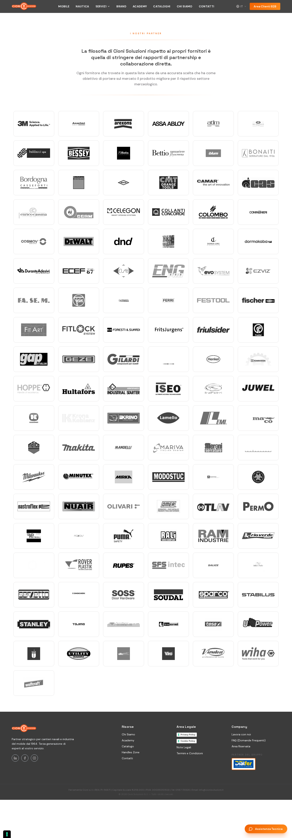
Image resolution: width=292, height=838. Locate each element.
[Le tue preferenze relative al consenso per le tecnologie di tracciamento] (7, 834)
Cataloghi (161, 6)
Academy (140, 6)
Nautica (82, 6)
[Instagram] (34, 758)
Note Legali (184, 747)
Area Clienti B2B (265, 6)
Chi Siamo (184, 6)
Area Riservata (241, 746)
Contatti (206, 6)
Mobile (63, 6)
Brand (121, 6)
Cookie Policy (188, 741)
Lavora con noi (241, 734)
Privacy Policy (188, 734)
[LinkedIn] (15, 758)
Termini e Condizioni (190, 753)
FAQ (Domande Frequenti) (249, 740)
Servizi (101, 6)
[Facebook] (24, 758)
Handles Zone (130, 752)
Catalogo (128, 746)
